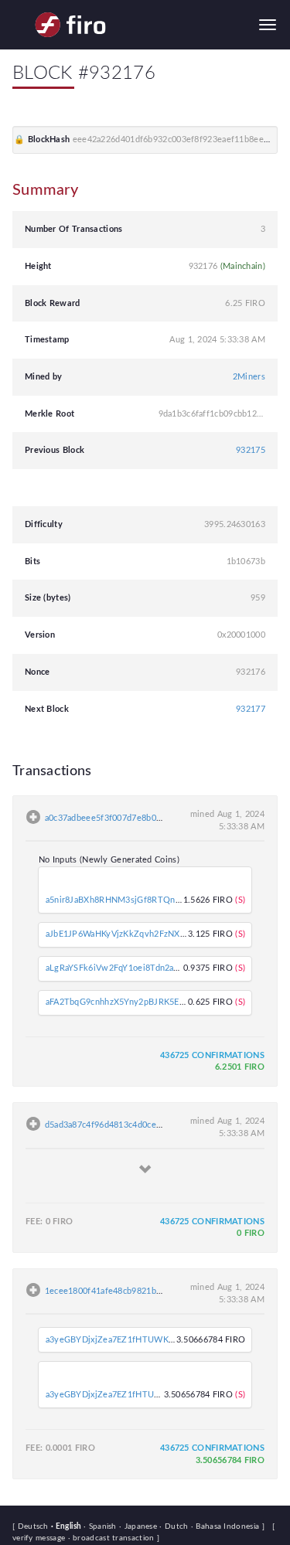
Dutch (174, 1526)
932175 (250, 450)
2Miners (249, 377)
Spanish (101, 1526)
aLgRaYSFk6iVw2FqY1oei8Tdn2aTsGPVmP (129, 968)
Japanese (139, 1526)
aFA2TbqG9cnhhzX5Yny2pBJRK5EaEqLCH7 (130, 1002)
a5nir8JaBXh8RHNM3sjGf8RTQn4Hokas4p (130, 900)
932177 (250, 709)
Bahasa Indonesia (226, 1526)
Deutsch (34, 1526)
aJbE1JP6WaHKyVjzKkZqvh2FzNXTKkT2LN (131, 934)
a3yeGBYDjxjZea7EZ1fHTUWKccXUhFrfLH (131, 1340)
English (67, 1526)
